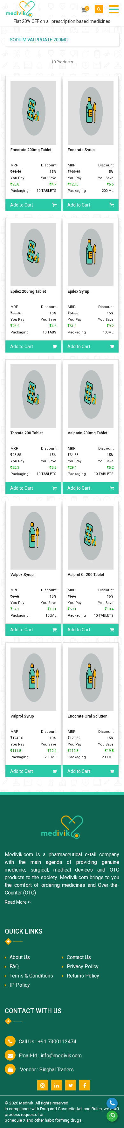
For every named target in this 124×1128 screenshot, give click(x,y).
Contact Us (79, 957)
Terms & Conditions (31, 976)
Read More (16, 902)
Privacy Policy (83, 966)
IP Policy (20, 985)
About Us (20, 957)
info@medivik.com (50, 1056)
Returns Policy (83, 976)
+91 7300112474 (47, 1042)
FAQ (14, 966)
